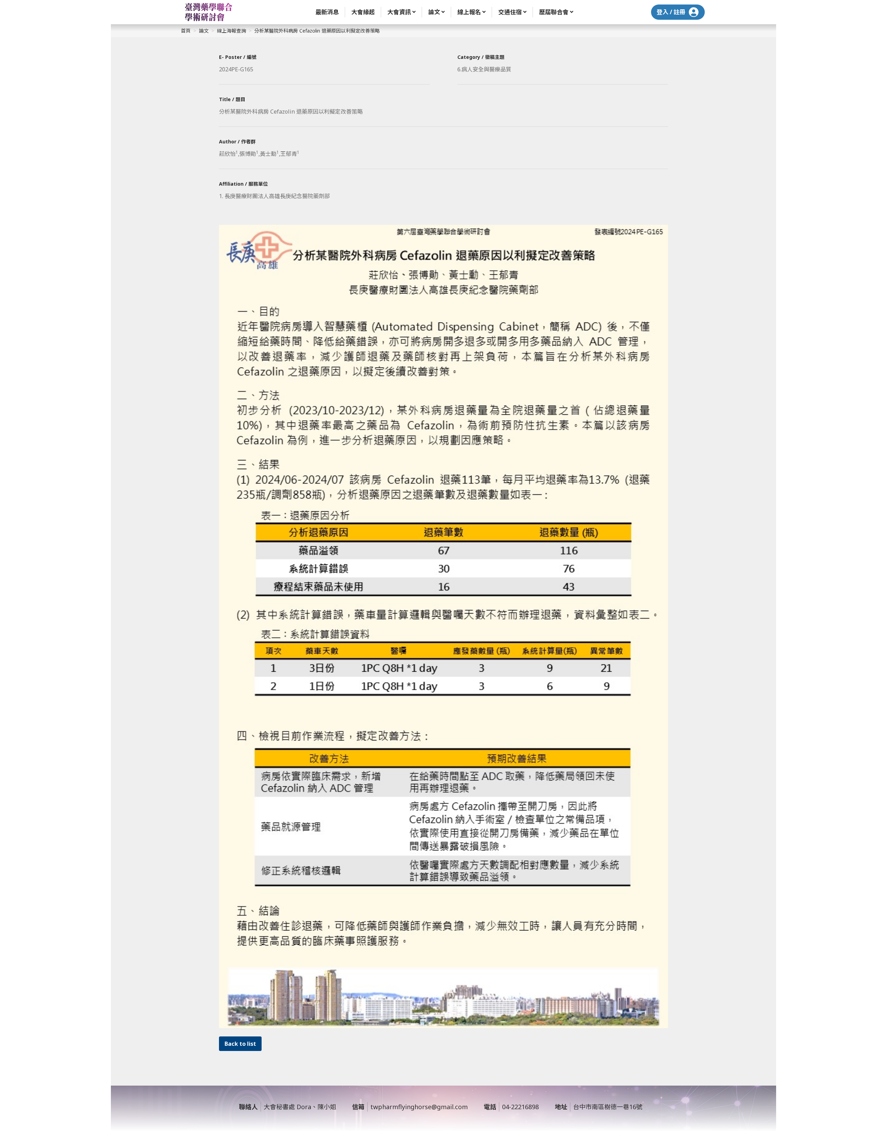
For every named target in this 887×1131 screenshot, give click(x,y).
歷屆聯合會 (554, 12)
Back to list (240, 1044)
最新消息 (327, 12)
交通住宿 (510, 12)
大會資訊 (399, 12)
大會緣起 (363, 12)
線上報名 (469, 12)
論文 (434, 12)
